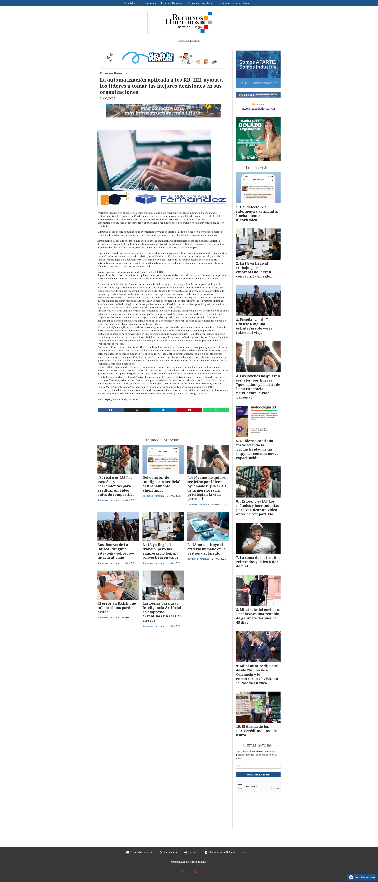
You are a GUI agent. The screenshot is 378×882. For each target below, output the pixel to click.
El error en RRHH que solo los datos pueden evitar (116, 607)
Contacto (247, 852)
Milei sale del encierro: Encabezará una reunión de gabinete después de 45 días (258, 616)
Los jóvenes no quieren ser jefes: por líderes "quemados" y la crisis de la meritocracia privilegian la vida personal (207, 488)
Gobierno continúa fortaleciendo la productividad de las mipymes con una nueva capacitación (257, 449)
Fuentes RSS (170, 852)
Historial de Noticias (141, 852)
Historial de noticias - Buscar (234, 2)
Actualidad (130, 2)
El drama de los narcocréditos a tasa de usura (256, 730)
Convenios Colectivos (200, 2)
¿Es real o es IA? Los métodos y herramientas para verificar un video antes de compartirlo (116, 486)
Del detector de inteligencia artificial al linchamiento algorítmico (161, 483)
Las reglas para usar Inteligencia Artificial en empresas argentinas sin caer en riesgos (162, 612)
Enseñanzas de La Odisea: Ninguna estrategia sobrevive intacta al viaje (115, 551)
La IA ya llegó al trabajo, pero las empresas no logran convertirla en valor (160, 551)
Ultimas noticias (257, 745)
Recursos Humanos (172, 2)
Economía (150, 2)
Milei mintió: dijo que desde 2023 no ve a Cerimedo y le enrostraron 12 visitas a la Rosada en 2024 (257, 674)
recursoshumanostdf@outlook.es (189, 861)
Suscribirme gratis (258, 774)
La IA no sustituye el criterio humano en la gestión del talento (206, 549)
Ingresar (192, 852)
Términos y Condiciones (221, 852)
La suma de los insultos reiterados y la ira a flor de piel (258, 561)
